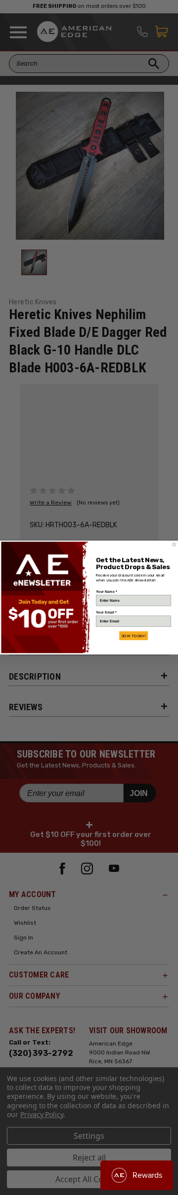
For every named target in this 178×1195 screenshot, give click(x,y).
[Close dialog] (174, 545)
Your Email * (106, 613)
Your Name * (106, 592)
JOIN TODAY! (133, 635)
